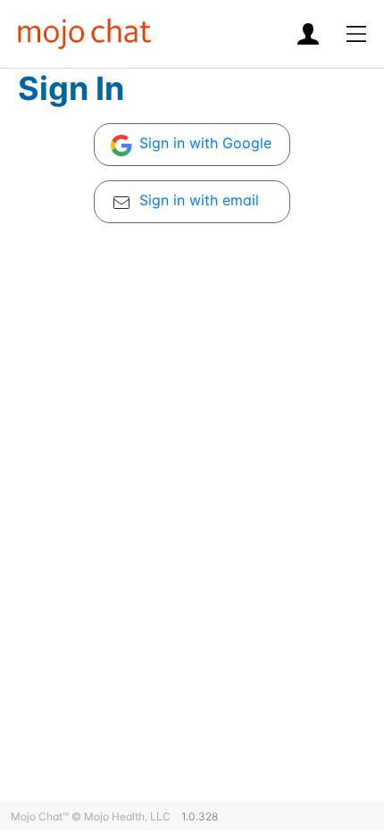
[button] (356, 34)
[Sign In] (317, 34)
